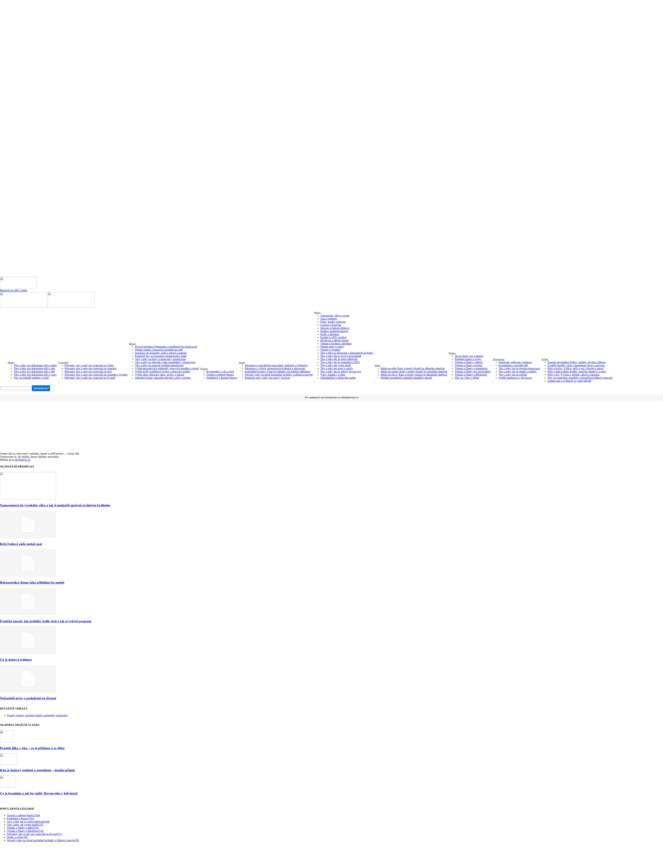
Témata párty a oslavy (332, 346)
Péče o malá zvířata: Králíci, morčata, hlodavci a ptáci (576, 371)
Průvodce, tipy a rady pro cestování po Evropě (90, 377)
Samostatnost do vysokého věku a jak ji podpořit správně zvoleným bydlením (55, 505)
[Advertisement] (331, 426)
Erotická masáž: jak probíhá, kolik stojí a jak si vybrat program (45, 621)
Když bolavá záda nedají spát (21, 544)
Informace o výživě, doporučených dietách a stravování (275, 368)
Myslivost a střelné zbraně (334, 340)
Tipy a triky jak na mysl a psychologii (340, 356)
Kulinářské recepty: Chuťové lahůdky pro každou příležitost (277, 371)
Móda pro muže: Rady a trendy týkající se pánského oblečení (414, 371)
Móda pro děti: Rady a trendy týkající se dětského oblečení (413, 368)
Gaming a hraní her (330, 324)
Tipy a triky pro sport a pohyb (336, 368)
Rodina (452, 353)
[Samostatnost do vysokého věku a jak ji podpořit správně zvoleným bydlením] (28, 498)
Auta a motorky (328, 318)
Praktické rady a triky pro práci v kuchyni (267, 377)
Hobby (317, 312)
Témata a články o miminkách (471, 368)
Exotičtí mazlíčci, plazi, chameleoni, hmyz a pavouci (576, 365)
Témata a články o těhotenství (471, 374)
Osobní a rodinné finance (220, 374)
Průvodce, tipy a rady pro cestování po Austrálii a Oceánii (96, 374)
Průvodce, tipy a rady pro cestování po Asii (88, 371)
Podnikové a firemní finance (221, 377)
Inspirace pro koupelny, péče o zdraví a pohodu (161, 352)
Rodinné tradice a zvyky (468, 359)
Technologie (498, 359)
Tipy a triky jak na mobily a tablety (518, 371)
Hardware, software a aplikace (515, 362)
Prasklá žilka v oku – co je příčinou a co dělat (32, 748)
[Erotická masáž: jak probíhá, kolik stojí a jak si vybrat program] (28, 614)
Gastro (242, 362)
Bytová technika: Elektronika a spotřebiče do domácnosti (166, 346)
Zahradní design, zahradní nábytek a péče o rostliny (163, 377)
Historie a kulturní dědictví (334, 328)
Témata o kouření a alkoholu (336, 343)
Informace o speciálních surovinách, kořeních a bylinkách (276, 365)
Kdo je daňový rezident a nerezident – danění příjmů (37, 770)
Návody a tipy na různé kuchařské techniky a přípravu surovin (279, 374)
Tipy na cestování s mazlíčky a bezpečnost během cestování (579, 377)
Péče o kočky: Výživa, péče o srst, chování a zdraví (575, 368)
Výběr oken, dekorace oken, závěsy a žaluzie (159, 374)
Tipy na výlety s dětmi (467, 377)
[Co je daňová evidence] (28, 652)
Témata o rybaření (330, 349)
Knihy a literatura (329, 334)
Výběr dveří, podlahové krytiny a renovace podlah (162, 371)
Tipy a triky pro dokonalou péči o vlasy (35, 374)
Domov (132, 343)
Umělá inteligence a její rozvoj (515, 377)
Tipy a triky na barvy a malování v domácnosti (160, 359)
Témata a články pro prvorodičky (473, 371)
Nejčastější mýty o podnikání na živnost (28, 698)
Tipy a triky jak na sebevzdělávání (338, 359)
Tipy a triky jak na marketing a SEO (340, 362)
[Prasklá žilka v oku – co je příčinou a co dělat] (6, 741)
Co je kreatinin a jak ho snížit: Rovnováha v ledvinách (39, 793)
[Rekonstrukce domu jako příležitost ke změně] (28, 575)
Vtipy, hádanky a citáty (332, 374)
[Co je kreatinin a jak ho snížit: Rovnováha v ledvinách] (8, 786)
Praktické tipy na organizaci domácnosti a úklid (160, 356)
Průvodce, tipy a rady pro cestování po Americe (90, 368)
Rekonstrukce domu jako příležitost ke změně (32, 582)
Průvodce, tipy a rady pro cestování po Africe (89, 365)
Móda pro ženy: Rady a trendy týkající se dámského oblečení (414, 374)
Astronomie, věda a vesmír (334, 315)
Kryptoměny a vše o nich (220, 371)
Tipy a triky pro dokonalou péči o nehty (35, 365)
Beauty (11, 362)
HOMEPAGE (22, 459)
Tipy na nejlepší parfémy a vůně (31, 377)
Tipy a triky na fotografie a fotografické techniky (346, 352)
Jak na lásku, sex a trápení (469, 356)
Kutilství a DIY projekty (333, 337)
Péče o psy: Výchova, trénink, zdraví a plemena (573, 374)
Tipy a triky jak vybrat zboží (335, 365)
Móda (377, 365)
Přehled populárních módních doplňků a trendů (406, 377)
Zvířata (544, 359)
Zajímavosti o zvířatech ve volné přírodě (569, 380)
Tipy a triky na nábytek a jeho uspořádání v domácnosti (165, 362)
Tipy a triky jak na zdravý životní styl (340, 371)
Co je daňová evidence (16, 659)
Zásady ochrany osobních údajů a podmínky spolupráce (37, 715)
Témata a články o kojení (468, 365)
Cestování (63, 362)
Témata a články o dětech (469, 362)
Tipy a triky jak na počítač (513, 374)
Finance (204, 368)
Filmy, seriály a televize (333, 321)
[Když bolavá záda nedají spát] (28, 537)
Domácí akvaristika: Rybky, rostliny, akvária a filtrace (576, 362)
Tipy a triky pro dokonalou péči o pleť (34, 368)
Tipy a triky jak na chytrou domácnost (519, 368)
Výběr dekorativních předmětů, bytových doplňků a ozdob (167, 368)
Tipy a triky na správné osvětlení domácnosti (159, 365)
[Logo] (24, 306)
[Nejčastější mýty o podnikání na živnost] (28, 691)
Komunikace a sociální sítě (513, 365)
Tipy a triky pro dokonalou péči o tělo (34, 371)
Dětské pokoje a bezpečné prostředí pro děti (159, 349)
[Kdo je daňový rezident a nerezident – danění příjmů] (8, 763)
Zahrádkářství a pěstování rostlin (338, 377)
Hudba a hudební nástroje (334, 331)
